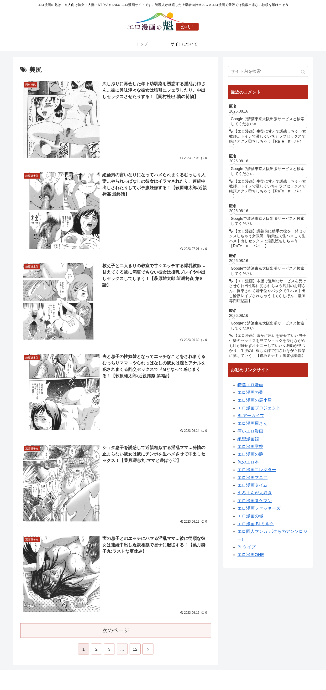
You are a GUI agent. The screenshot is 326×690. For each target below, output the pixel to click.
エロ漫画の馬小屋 (254, 400)
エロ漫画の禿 (250, 392)
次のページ (115, 630)
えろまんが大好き (254, 492)
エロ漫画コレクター (256, 469)
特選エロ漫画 (250, 384)
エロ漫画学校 (250, 446)
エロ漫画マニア (252, 477)
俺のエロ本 (248, 462)
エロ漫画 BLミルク (255, 523)
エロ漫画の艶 (250, 454)
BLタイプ (246, 547)
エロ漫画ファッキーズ (258, 508)
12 (135, 649)
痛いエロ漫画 (250, 431)
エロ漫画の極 (250, 516)
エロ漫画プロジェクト (258, 408)
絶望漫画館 (248, 439)
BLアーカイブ (250, 415)
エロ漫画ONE (250, 554)
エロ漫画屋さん (252, 423)
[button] (303, 72)
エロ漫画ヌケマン (254, 500)
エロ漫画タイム (252, 485)
